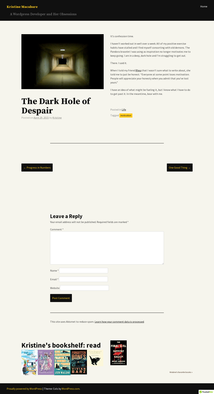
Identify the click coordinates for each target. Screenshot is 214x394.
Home (203, 6)
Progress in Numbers (37, 167)
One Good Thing (180, 167)
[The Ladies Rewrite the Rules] (46, 374)
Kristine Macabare (22, 7)
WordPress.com (71, 388)
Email (54, 279)
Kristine (57, 117)
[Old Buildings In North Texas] (62, 374)
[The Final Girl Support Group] (118, 364)
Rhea (138, 70)
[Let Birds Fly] (29, 374)
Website (55, 288)
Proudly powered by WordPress (24, 388)
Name (54, 270)
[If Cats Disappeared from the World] (95, 365)
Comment (57, 229)
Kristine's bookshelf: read (61, 345)
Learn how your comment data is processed (119, 321)
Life (124, 109)
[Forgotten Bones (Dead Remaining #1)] (79, 373)
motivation (126, 115)
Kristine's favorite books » (181, 372)
